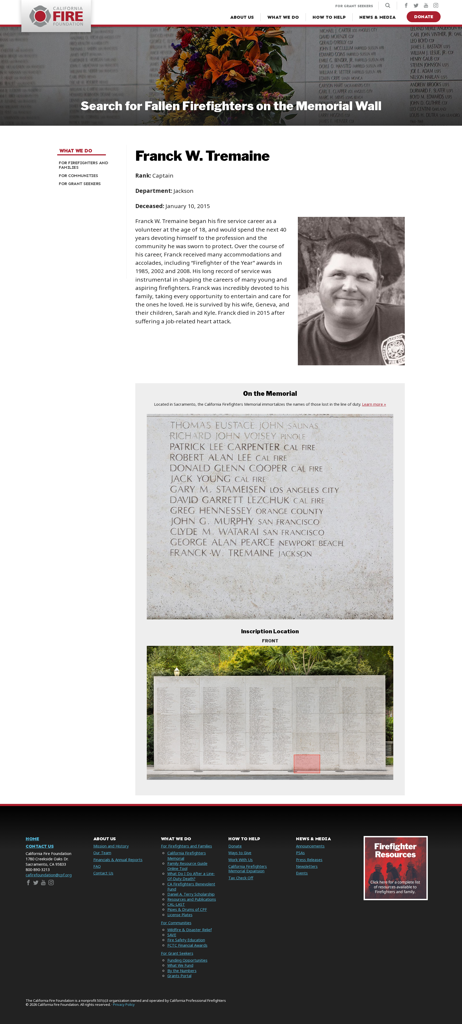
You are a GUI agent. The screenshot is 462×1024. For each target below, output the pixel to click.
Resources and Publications (191, 899)
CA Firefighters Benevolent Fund (191, 886)
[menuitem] (89, 165)
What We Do (75, 150)
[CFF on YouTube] (426, 6)
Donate (423, 17)
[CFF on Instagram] (436, 6)
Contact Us (39, 846)
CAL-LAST (176, 904)
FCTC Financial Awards (187, 945)
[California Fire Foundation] (56, 25)
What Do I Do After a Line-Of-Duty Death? (191, 876)
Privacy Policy (124, 1005)
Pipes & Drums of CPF (187, 909)
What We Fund (180, 965)
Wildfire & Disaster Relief (189, 929)
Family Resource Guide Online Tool (187, 866)
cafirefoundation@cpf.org (49, 874)
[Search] (387, 6)
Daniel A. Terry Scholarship (191, 894)
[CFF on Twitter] (416, 6)
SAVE (171, 934)
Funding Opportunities (187, 960)
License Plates (179, 914)
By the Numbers (182, 970)
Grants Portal (179, 975)
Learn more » (374, 404)
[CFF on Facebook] (406, 6)
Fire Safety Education (186, 939)
